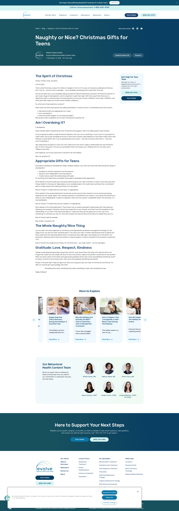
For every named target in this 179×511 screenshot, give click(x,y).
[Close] (138, 492)
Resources (96, 15)
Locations (73, 15)
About (106, 15)
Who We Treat (50, 15)
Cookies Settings (109, 502)
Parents (138, 55)
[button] (133, 28)
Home (37, 28)
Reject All (109, 497)
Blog (43, 28)
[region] (74, 497)
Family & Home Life (122, 55)
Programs (62, 15)
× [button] (176, 3)
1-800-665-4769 (101, 7)
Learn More (114, 2)
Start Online (131, 15)
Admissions (85, 15)
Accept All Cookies (109, 492)
